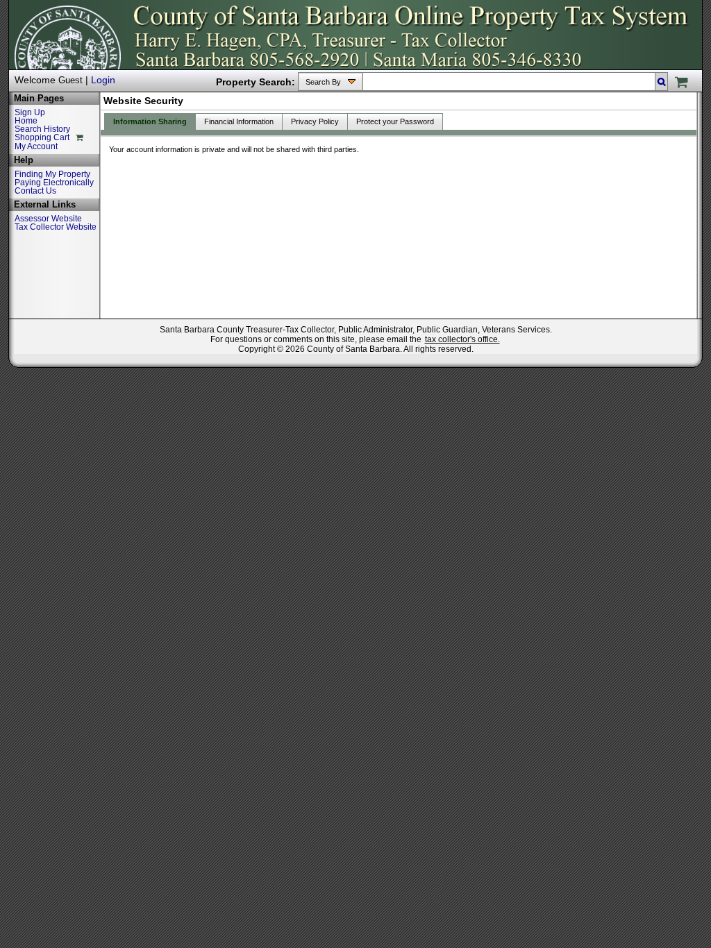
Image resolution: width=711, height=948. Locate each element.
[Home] (59, 58)
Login (103, 79)
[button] (661, 82)
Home (26, 121)
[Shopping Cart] (678, 84)
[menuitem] (323, 82)
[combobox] (509, 82)
